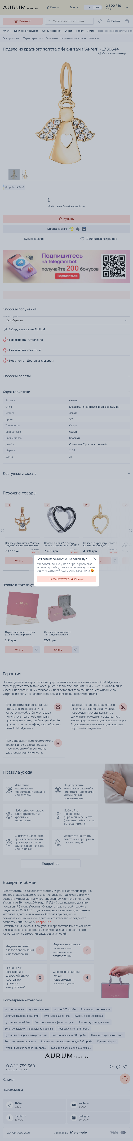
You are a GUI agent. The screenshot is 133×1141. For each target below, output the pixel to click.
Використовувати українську (66, 579)
